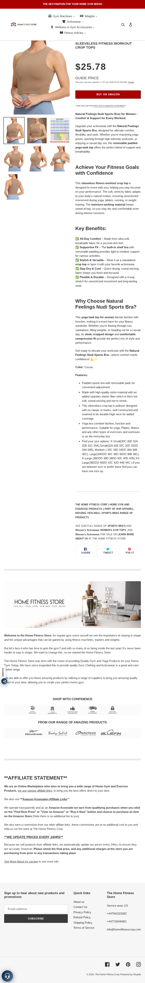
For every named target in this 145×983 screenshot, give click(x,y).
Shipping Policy (82, 922)
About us (78, 901)
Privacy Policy (82, 912)
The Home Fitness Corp (107, 974)
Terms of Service (83, 927)
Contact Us (80, 907)
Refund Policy (82, 917)
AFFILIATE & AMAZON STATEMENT (109, 106)
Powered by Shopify (130, 974)
